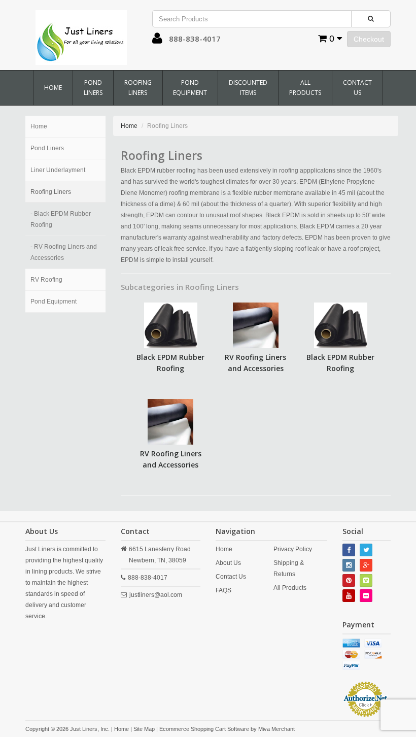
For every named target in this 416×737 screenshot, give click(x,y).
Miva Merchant (276, 729)
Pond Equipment (190, 87)
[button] (157, 40)
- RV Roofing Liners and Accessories (63, 252)
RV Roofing (46, 279)
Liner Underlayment (57, 170)
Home (53, 87)
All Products (305, 87)
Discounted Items (248, 87)
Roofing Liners (138, 87)
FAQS (223, 590)
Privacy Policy (292, 549)
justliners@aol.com (155, 594)
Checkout (369, 39)
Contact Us (357, 87)
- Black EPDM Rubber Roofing (60, 219)
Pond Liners (93, 87)
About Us (228, 562)
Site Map (144, 729)
